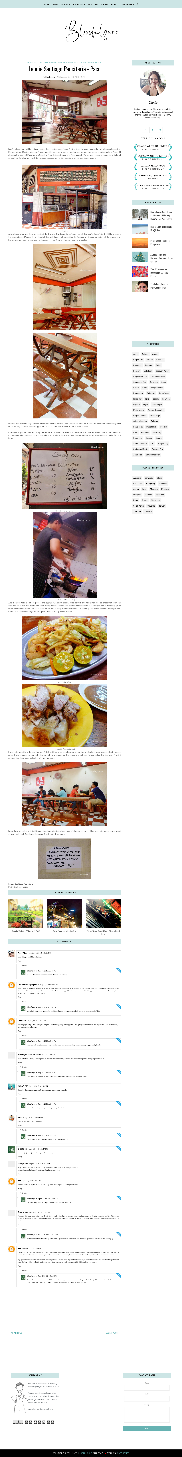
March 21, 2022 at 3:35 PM (48, 1235)
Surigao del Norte (140, 449)
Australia (137, 478)
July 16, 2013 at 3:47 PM (47, 1135)
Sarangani (137, 438)
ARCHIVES (78, 4)
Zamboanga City (153, 455)
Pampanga (138, 427)
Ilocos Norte (164, 393)
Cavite (136, 388)
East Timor (138, 483)
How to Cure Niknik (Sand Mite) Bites (161, 228)
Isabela (156, 399)
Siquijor (159, 438)
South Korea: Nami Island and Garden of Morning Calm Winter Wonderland (161, 215)
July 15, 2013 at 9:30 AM (33, 1118)
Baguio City (138, 360)
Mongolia (137, 495)
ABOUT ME (93, 4)
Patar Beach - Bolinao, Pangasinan (160, 242)
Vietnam (148, 511)
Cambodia (149, 478)
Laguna (136, 404)
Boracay (136, 371)
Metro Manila (70, 62)
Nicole (21, 1117)
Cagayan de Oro (140, 376)
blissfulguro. (85, 1453)
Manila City (56, 62)
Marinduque (157, 404)
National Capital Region (89, 62)
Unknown (22, 1021)
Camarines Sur (139, 382)
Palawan (154, 421)
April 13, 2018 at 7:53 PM (31, 1181)
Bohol (158, 365)
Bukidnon (148, 371)
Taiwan (162, 506)
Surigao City (163, 444)
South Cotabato (140, 444)
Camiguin (154, 382)
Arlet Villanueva (25, 953)
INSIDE (64, 4)
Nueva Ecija (155, 416)
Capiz (163, 382)
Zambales (137, 455)
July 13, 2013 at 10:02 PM (36, 1021)
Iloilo (147, 399)
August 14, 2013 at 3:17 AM (39, 1164)
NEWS (55, 4)
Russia (144, 500)
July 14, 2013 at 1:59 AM (38, 1086)
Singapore (155, 500)
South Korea (138, 506)
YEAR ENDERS (127, 4)
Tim (19, 1181)
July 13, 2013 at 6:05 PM (49, 985)
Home (46, 4)
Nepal (135, 500)
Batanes (159, 360)
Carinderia (44, 62)
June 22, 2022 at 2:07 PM (31, 1249)
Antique (145, 354)
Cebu (144, 388)
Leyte (145, 404)
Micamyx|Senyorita (26, 1055)
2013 (36, 62)
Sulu (152, 444)
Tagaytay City (157, 449)
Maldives (165, 489)
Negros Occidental (155, 410)
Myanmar (160, 495)
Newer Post (17, 1333)
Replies (24, 965)
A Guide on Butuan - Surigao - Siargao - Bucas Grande (161, 258)
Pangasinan (151, 427)
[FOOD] (30, 62)
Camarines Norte (158, 376)
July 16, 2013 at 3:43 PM (47, 971)
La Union (166, 399)
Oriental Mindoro (140, 421)
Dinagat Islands (157, 388)
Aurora (155, 354)
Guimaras (151, 393)
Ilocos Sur (137, 399)
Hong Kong (150, 483)
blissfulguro (50, 77)
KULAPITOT (23, 1086)
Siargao (149, 438)
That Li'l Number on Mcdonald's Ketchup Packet (159, 273)
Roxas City (157, 432)
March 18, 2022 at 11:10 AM (39, 1212)
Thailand (137, 511)
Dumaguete (138, 393)
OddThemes (123, 1453)
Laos (144, 489)
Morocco (148, 495)
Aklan (135, 354)
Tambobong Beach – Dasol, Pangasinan (159, 285)
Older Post (112, 1333)
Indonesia (163, 483)
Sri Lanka (151, 506)
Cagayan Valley (162, 371)
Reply (20, 961)
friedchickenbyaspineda (28, 984)
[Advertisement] (153, 317)
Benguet (148, 365)
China (159, 478)
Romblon (145, 432)
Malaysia (154, 489)
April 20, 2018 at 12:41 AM (48, 1199)
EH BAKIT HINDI (109, 4)
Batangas (137, 365)
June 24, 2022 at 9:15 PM (47, 1276)
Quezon (163, 427)
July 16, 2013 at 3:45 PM (47, 1041)
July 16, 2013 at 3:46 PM (47, 1073)
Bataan (150, 360)
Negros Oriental (139, 416)
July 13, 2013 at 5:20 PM (41, 953)
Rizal (135, 432)
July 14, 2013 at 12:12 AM (45, 1055)
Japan (136, 489)
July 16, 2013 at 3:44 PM (47, 1007)
